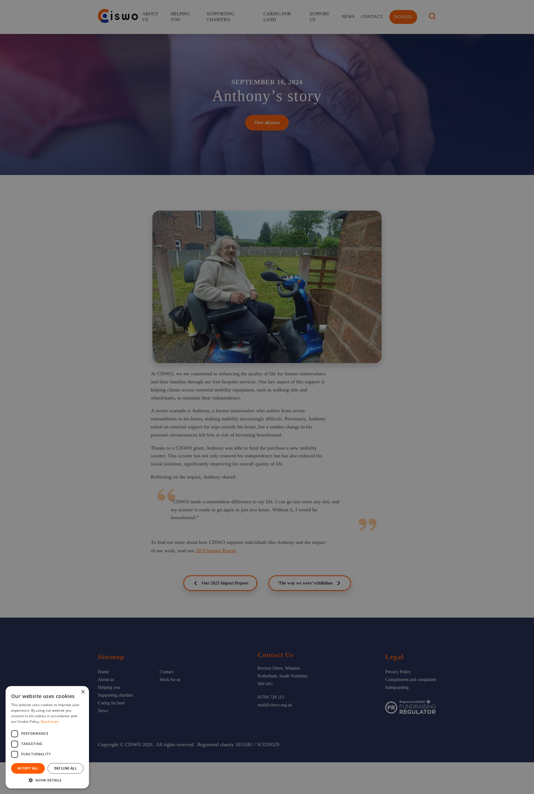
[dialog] (267, 397)
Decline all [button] (65, 768)
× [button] (83, 692)
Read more (50, 721)
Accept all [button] (28, 768)
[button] (47, 780)
